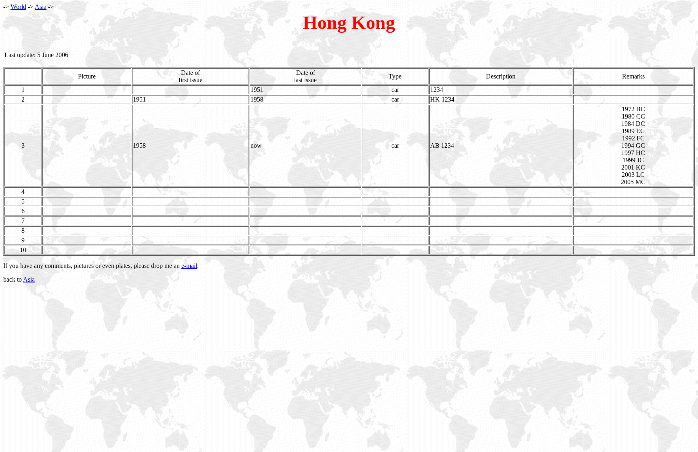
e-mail (189, 265)
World (18, 6)
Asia (40, 6)
